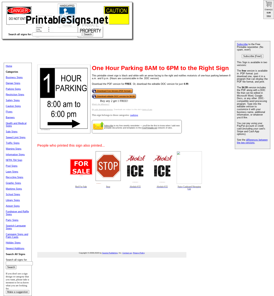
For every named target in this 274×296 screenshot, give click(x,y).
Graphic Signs (13, 183)
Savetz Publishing (110, 253)
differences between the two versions (252, 141)
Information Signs (15, 154)
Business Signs (14, 77)
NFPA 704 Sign (14, 160)
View (269, 16)
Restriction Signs (15, 94)
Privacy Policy (138, 253)
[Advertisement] (70, 48)
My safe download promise (102, 109)
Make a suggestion (17, 292)
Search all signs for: (16, 259)
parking (134, 115)
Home (9, 66)
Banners (10, 117)
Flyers (9, 111)
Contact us (127, 253)
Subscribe (108, 125)
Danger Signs (13, 83)
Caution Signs (13, 106)
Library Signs (13, 200)
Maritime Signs (14, 188)
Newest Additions (15, 248)
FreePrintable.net (149, 128)
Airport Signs (13, 206)
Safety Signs (13, 100)
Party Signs (12, 220)
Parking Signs (13, 89)
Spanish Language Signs (16, 227)
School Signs (13, 194)
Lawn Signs (12, 171)
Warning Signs (13, 148)
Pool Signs (12, 165)
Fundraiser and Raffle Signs (17, 213)
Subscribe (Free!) (252, 56)
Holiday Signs (13, 242)
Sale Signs (12, 131)
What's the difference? (100, 104)
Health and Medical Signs (16, 124)
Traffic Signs (13, 143)
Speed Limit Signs (16, 137)
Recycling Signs (14, 177)
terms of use (147, 109)
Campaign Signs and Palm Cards (17, 235)
